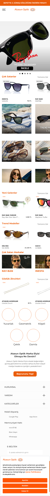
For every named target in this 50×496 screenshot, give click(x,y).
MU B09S (5, 247)
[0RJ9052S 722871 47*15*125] (16, 203)
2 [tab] (22, 73)
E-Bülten (12, 446)
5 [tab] (30, 73)
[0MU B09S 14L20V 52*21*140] (16, 234)
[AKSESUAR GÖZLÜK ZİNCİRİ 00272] (16, 289)
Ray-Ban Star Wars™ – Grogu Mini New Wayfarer (10, 216)
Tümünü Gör (42, 77)
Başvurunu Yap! (25, 374)
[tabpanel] (25, 46)
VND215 (5, 100)
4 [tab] (27, 73)
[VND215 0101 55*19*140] (16, 87)
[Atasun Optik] (25, 9)
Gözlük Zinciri (10, 302)
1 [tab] (20, 73)
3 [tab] (25, 73)
